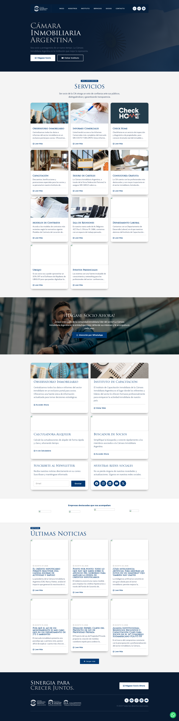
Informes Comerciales (86, 129)
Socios (109, 8)
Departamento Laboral (126, 223)
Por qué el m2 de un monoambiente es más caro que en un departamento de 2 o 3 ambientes (49, 631)
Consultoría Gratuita (126, 176)
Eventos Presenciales (85, 270)
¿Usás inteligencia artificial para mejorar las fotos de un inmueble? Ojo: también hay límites (129, 572)
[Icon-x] (127, 700)
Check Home (120, 129)
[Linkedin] (144, 8)
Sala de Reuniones (83, 223)
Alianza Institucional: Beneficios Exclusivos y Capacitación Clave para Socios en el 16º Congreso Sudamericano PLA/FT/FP (128, 632)
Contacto (120, 8)
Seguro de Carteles (84, 176)
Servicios (98, 8)
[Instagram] (139, 8)
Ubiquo (37, 270)
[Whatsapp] (134, 8)
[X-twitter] (123, 483)
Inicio (61, 8)
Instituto (85, 8)
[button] (89, 661)
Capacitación (40, 176)
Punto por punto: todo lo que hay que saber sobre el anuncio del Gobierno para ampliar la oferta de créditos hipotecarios (89, 573)
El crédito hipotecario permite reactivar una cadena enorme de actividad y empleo (46, 572)
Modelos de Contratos (46, 223)
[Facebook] (97, 483)
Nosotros (72, 8)
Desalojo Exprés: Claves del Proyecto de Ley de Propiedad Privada (88, 630)
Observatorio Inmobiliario (48, 129)
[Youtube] (116, 483)
